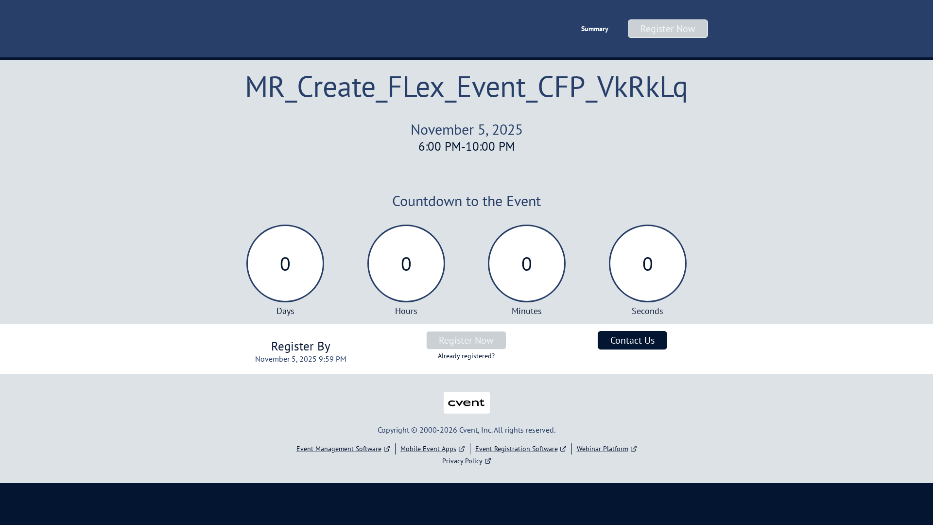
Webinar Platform (602, 448)
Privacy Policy (462, 460)
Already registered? (466, 355)
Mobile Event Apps (428, 448)
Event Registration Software (516, 448)
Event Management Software (338, 448)
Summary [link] (594, 28)
